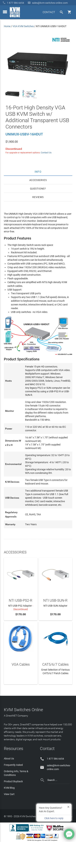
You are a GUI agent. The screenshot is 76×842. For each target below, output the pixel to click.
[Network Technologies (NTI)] (61, 42)
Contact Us (46, 152)
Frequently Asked (13, 764)
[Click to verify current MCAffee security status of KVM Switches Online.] (56, 831)
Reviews (38, 197)
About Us (9, 758)
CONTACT (49, 12)
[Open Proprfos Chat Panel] (69, 834)
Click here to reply (53, 818)
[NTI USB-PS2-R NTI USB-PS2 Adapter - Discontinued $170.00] (20, 574)
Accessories (38, 180)
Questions (37, 188)
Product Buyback (13, 781)
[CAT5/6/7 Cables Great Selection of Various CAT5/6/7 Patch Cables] (55, 638)
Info (38, 171)
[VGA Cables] (20, 638)
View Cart (9, 794)
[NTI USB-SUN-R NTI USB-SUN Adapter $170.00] (55, 574)
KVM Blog (9, 787)
